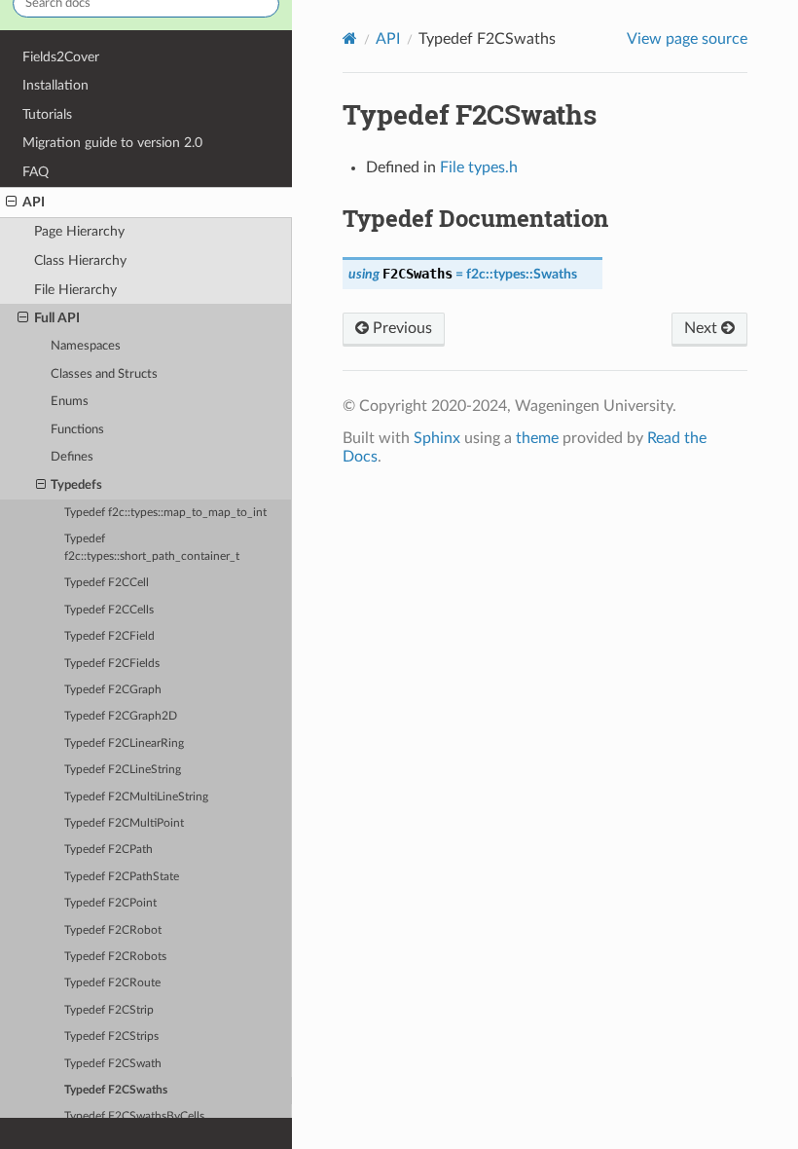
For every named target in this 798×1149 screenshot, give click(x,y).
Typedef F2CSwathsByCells (134, 1116)
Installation (55, 85)
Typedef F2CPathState (121, 876)
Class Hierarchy (80, 260)
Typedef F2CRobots (115, 956)
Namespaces (86, 346)
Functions (77, 430)
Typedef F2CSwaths (115, 1090)
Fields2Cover (60, 57)
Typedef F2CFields (112, 663)
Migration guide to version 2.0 (112, 142)
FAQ (35, 172)
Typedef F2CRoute (112, 983)
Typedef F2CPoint (110, 903)
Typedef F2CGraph (113, 690)
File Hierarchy (75, 289)
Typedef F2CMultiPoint (124, 823)
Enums (70, 401)
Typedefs (76, 485)
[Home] (350, 38)
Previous (400, 328)
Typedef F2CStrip (109, 1010)
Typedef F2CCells (109, 610)
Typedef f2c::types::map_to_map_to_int (165, 512)
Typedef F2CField (109, 636)
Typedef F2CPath (108, 849)
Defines (72, 457)
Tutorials (47, 114)
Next (702, 328)
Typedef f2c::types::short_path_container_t (151, 548)
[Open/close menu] (11, 202)
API (33, 202)
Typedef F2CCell (106, 582)
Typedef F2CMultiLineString (136, 797)
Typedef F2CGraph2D (120, 716)
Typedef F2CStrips (111, 1036)
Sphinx (437, 438)
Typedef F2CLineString (122, 769)
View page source (687, 39)
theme (537, 438)
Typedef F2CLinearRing (124, 743)
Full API (57, 318)
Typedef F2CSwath (113, 1063)
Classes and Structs (104, 374)
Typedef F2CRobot (113, 930)
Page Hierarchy (79, 231)
